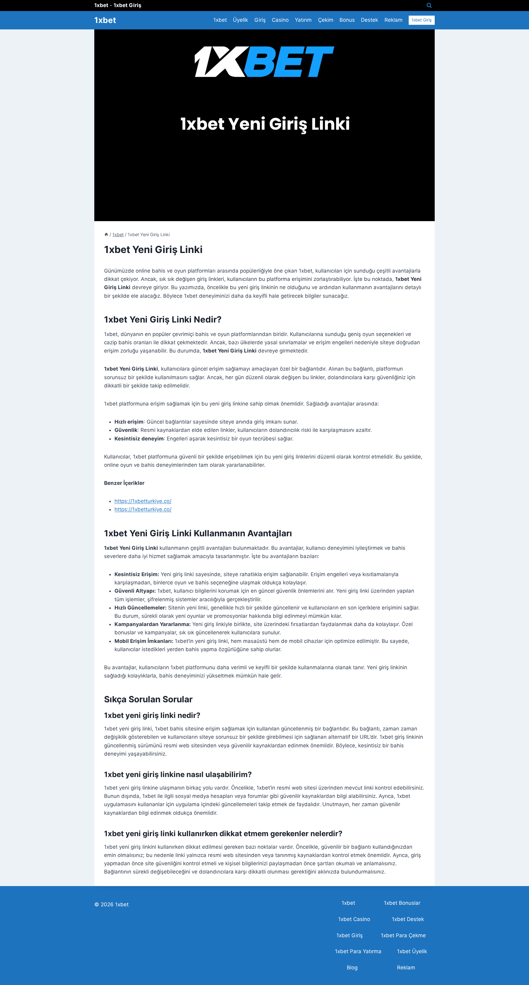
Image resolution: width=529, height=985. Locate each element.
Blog (352, 967)
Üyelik (240, 20)
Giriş (260, 20)
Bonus (347, 20)
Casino (280, 20)
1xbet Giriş (421, 19)
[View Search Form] (429, 5)
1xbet (220, 20)
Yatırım (303, 20)
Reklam (394, 20)
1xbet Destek (408, 919)
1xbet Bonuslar (402, 903)
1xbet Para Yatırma (358, 951)
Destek (369, 20)
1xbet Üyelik (412, 951)
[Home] (106, 234)
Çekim (325, 20)
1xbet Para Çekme (403, 935)
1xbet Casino (354, 919)
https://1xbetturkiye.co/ (142, 501)
